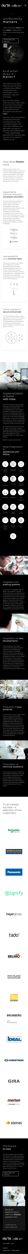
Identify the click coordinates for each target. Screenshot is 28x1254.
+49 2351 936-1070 (10, 1225)
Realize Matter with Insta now (9, 40)
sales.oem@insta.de (11, 1227)
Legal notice (6, 1250)
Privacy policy (15, 1250)
